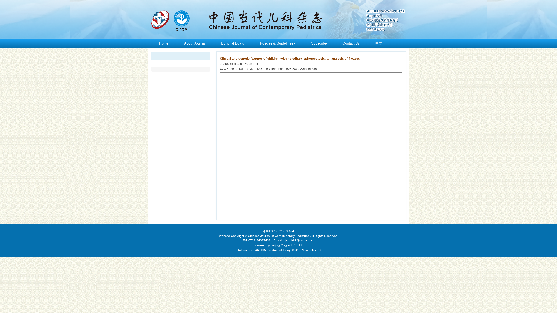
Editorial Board (232, 43)
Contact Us (351, 43)
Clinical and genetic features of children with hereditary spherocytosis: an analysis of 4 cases (290, 58)
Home (163, 43)
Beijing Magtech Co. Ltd (287, 245)
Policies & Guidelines (276, 43)
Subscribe (319, 43)
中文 (378, 43)
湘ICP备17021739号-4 (278, 231)
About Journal (195, 43)
